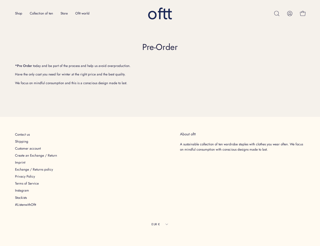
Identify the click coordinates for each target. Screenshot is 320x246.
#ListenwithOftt (25, 204)
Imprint (20, 162)
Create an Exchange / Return (36, 155)
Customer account (28, 148)
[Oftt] (160, 13)
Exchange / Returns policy (34, 169)
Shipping (21, 141)
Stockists (21, 197)
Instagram (22, 190)
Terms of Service (27, 183)
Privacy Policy (25, 176)
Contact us (22, 134)
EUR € (156, 224)
